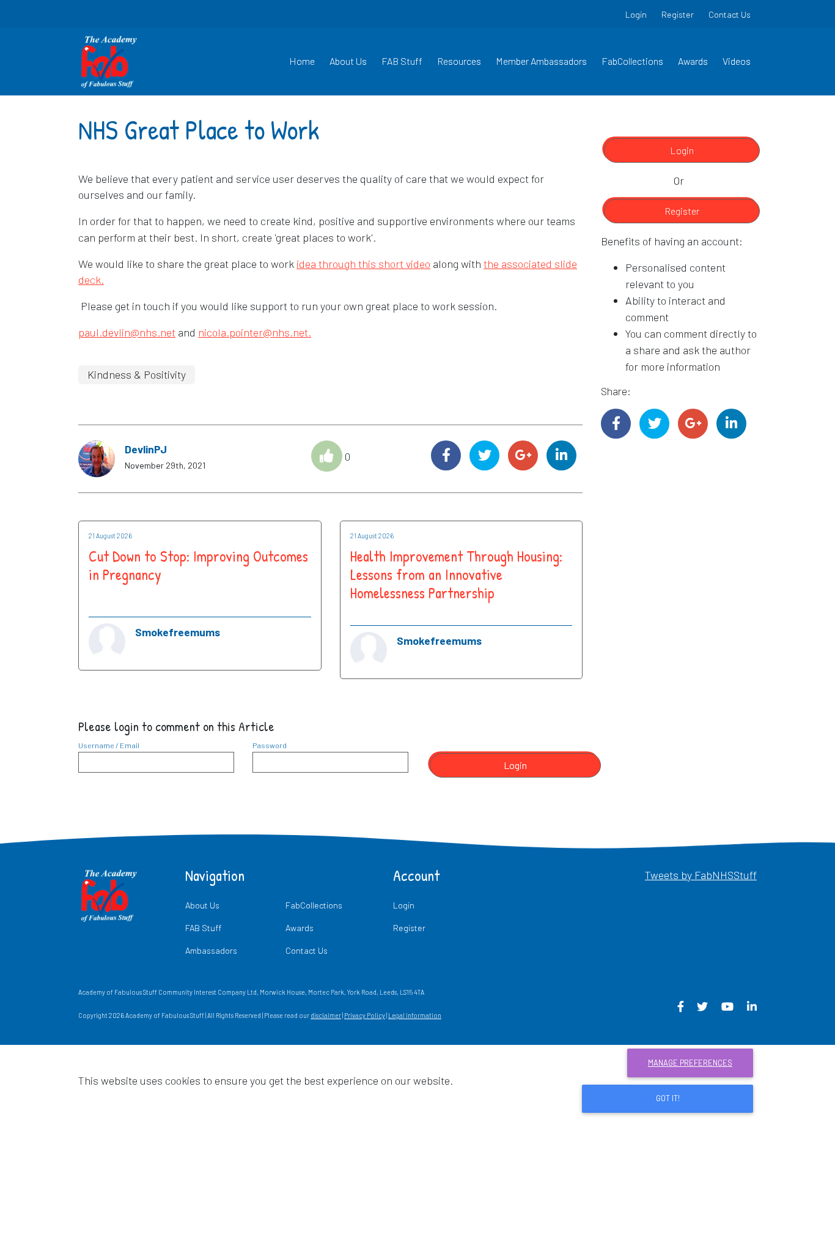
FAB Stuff (401, 61)
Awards (693, 61)
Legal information (414, 1015)
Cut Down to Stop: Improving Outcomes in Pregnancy (198, 565)
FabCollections (632, 61)
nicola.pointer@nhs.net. (254, 332)
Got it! (668, 1098)
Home (302, 61)
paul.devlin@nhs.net (126, 332)
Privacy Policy (364, 1015)
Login (636, 14)
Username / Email (108, 745)
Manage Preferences (690, 1063)
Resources (459, 61)
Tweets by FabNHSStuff (701, 875)
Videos (737, 61)
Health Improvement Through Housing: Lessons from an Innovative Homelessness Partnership (456, 574)
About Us (348, 61)
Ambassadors (211, 950)
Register (677, 14)
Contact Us (729, 14)
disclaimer (326, 1015)
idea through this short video (363, 263)
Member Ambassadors (541, 61)
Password (269, 745)
